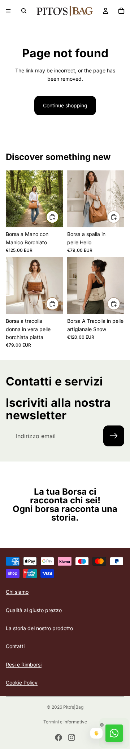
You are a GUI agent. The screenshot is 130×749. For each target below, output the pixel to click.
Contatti (15, 646)
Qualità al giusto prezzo (34, 610)
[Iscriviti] (113, 435)
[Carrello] (121, 11)
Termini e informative (65, 722)
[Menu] (8, 11)
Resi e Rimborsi (24, 664)
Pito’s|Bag (73, 707)
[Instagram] (71, 737)
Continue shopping (65, 105)
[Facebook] (58, 737)
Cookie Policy (22, 683)
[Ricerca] (24, 11)
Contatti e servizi (54, 381)
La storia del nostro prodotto (39, 628)
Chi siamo (17, 592)
